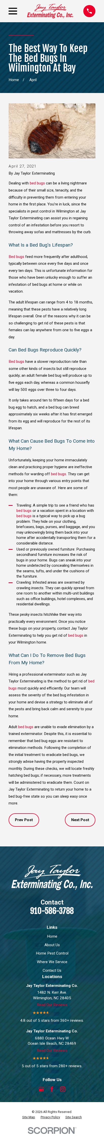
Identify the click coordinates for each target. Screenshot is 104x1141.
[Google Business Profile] (41, 1089)
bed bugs (37, 183)
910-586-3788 (52, 911)
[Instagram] (62, 1089)
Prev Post (24, 820)
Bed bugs (16, 256)
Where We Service (52, 962)
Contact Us (52, 970)
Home (52, 936)
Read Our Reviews (52, 1005)
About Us (52, 945)
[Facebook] (52, 1089)
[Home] (50, 11)
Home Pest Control (52, 953)
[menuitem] (28, 1117)
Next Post (80, 820)
